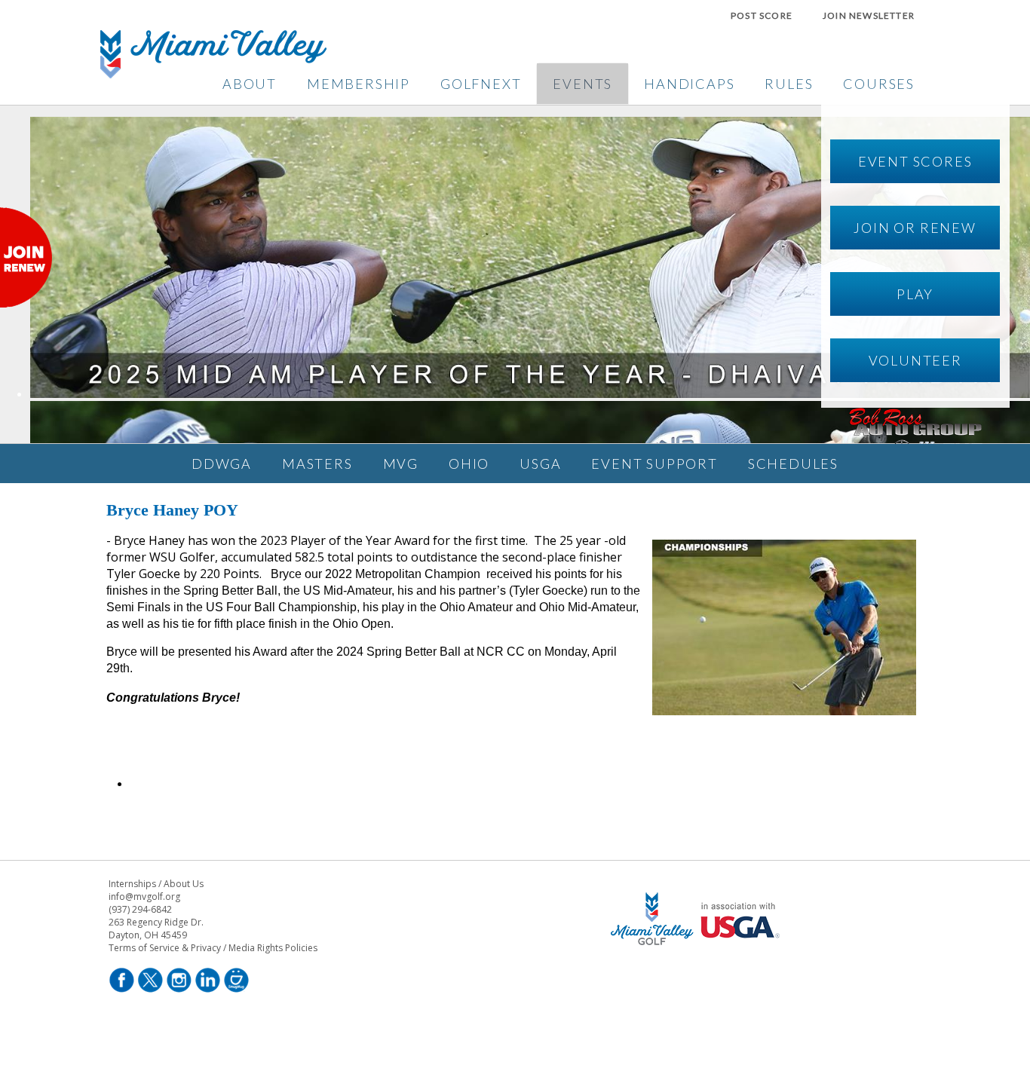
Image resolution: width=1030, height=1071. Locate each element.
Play (915, 294)
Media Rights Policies (272, 947)
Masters (317, 463)
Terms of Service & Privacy (165, 947)
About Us (184, 883)
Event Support (654, 463)
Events (582, 83)
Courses (879, 83)
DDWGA (222, 463)
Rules (789, 83)
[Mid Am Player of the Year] (530, 393)
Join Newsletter (869, 15)
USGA (540, 463)
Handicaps (689, 83)
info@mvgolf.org (144, 896)
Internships (132, 883)
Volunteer (915, 360)
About (249, 83)
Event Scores (915, 161)
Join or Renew (915, 227)
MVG (400, 463)
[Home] (213, 73)
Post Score (761, 15)
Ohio (469, 463)
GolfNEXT (480, 83)
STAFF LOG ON (698, 990)
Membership (358, 83)
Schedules (793, 463)
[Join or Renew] (26, 303)
